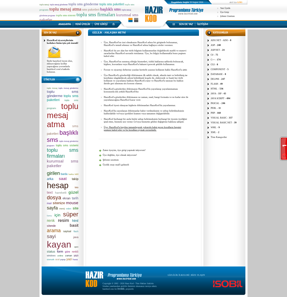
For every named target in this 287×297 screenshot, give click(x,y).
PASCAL (215, 103)
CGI (213, 64)
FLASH (214, 84)
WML (213, 127)
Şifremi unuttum (111, 159)
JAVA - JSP (216, 93)
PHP (213, 113)
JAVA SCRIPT (217, 98)
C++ (213, 59)
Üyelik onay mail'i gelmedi (116, 164)
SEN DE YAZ (186, 24)
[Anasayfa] (175, 18)
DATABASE (217, 74)
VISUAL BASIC (219, 117)
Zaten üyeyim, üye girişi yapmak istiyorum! (124, 150)
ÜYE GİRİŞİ (101, 24)
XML (213, 132)
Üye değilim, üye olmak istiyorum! (120, 155)
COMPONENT (218, 69)
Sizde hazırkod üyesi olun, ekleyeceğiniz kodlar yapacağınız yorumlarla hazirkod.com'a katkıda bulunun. (60, 66)
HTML (214, 88)
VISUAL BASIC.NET (221, 122)
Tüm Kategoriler (219, 137)
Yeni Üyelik (225, 8)
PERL (213, 108)
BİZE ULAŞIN (198, 275)
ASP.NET (215, 50)
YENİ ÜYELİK (82, 24)
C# (212, 54)
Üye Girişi (224, 12)
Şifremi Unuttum (227, 16)
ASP (213, 45)
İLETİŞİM (202, 24)
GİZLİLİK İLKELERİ (178, 275)
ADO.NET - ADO (219, 40)
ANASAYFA (64, 24)
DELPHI (215, 79)
